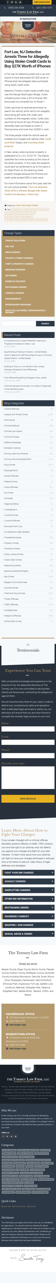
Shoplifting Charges (17, 890)
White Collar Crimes (13, 621)
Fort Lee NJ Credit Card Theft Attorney (20, 213)
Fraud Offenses (11, 487)
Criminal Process (11, 437)
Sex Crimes (11, 275)
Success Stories (11, 588)
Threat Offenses (11, 599)
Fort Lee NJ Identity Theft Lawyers (19, 216)
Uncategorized (10, 610)
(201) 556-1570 (44, 7)
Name (5, 723)
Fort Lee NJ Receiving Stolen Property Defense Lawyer (26, 220)
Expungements (13, 299)
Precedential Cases (12, 537)
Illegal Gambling (11, 504)
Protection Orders (12, 548)
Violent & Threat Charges (19, 258)
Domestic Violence (15, 281)
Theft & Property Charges (19, 264)
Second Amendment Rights (16, 571)
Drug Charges (12, 252)
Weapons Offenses (15, 270)
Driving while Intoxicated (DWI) (17, 459)
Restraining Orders (16, 287)
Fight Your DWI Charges (19, 872)
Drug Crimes (9, 465)
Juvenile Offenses (12, 521)
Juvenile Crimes (11, 515)
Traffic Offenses (11, 604)
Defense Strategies (12, 442)
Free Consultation (42, 2)
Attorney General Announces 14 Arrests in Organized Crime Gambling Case (27, 387)
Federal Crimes (11, 481)
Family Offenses (11, 476)
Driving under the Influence (16, 454)
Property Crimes (11, 543)
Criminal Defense (11, 426)
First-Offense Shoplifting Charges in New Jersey (25, 378)
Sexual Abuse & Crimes (18, 934)
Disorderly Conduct (17, 916)
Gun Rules (8, 493)
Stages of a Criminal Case (15, 582)
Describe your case (13, 763)
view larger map (17, 1024)
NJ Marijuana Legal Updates (16, 532)
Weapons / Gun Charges (19, 925)
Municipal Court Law (13, 526)
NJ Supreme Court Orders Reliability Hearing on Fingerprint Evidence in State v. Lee (25, 342)
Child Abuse (9, 420)
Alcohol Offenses (11, 409)
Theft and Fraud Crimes (27, 206)
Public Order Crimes (13, 560)
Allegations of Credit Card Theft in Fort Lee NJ (30, 209)
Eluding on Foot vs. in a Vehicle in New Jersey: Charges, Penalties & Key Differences (24, 368)
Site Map (7, 1206)
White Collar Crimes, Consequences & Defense (25, 311)
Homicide (8, 498)
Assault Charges (15, 881)
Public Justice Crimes (13, 554)
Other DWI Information (19, 898)
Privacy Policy (20, 1206)
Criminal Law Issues (13, 431)
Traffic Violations (15, 240)
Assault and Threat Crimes (16, 414)
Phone (6, 750)
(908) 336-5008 (16, 7)
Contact (33, 1206)
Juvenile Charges (14, 293)
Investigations (10, 509)
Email (5, 736)
